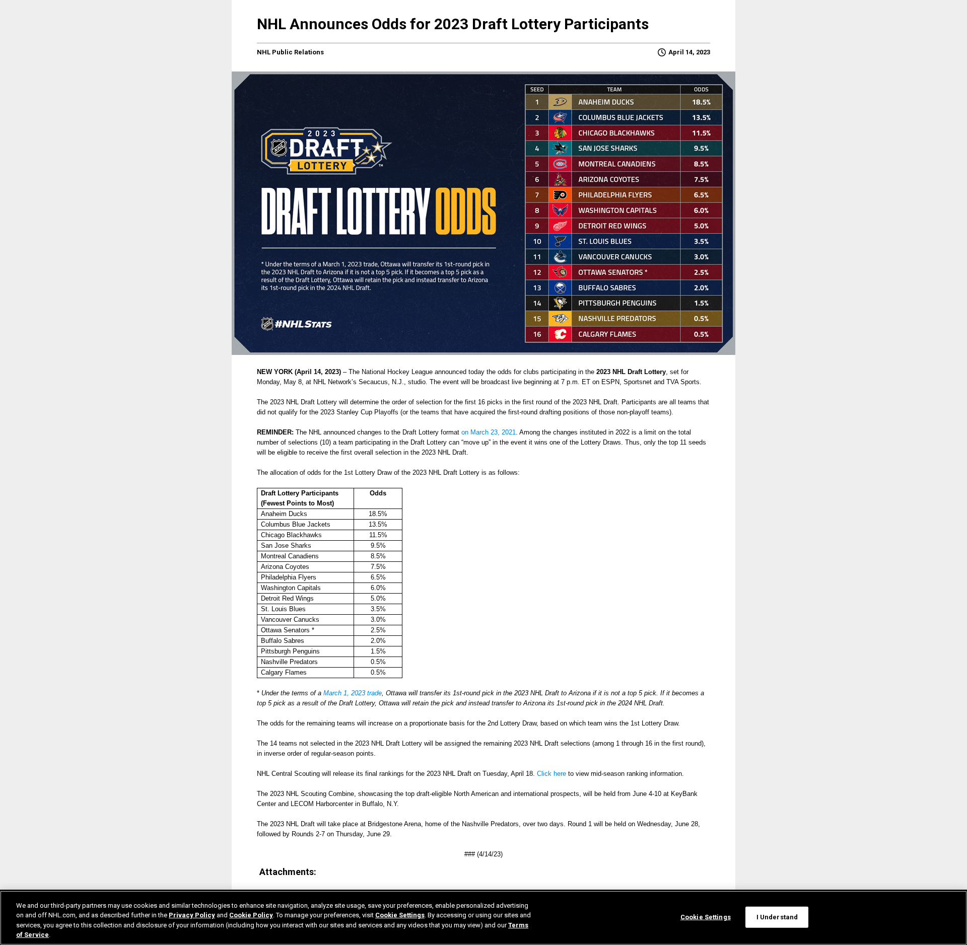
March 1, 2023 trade (352, 693)
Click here (551, 773)
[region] (483, 918)
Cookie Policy (251, 915)
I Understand (777, 917)
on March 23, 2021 (488, 432)
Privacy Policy (192, 915)
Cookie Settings (400, 915)
